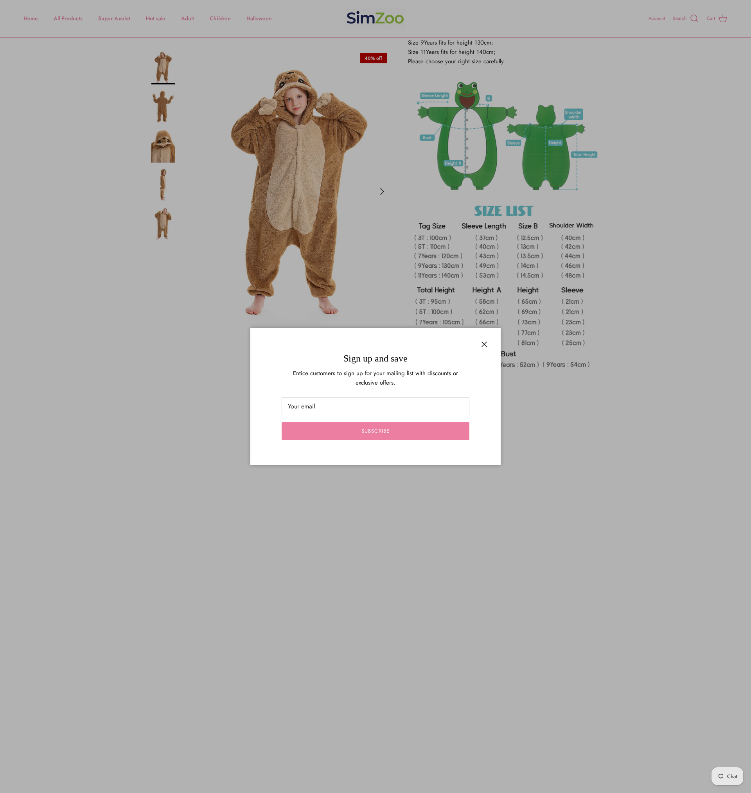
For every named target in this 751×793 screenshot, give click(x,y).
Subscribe (375, 431)
